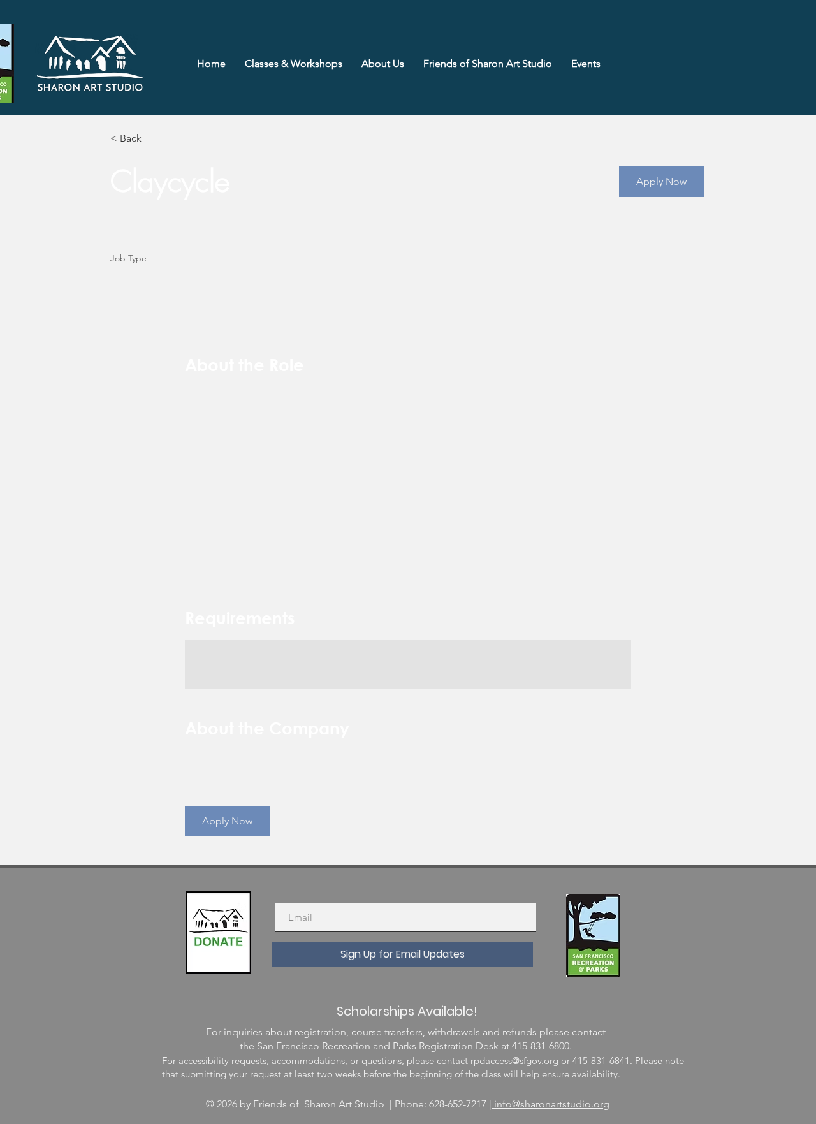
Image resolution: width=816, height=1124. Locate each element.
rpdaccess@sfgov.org (514, 1061)
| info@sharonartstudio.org (549, 1104)
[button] (661, 181)
